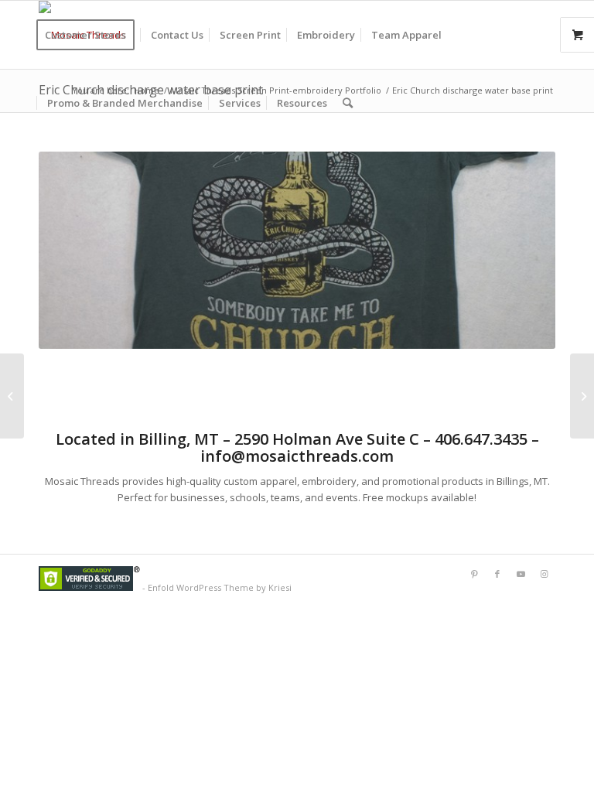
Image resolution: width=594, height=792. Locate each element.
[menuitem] (90, 35)
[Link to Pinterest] (474, 573)
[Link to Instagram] (543, 573)
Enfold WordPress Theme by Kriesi (220, 587)
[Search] (347, 103)
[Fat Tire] (12, 396)
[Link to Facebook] (497, 573)
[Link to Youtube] (520, 573)
